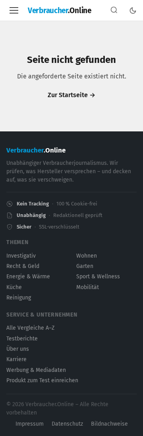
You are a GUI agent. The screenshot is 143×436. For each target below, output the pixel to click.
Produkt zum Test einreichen (42, 380)
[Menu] (13, 10)
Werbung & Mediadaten (36, 370)
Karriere (16, 359)
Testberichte (22, 338)
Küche (14, 287)
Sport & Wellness (98, 276)
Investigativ (21, 255)
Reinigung (18, 297)
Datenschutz (67, 423)
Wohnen (86, 255)
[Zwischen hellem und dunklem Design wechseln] (133, 10)
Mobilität (87, 287)
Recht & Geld (22, 266)
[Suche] (114, 11)
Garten (84, 266)
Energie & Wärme (28, 276)
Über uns (17, 349)
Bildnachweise (109, 423)
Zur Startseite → (71, 95)
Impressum (29, 423)
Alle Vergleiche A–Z (30, 328)
